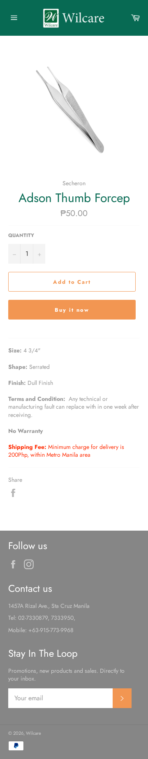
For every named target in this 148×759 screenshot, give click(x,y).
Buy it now (72, 310)
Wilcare (33, 733)
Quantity (21, 235)
